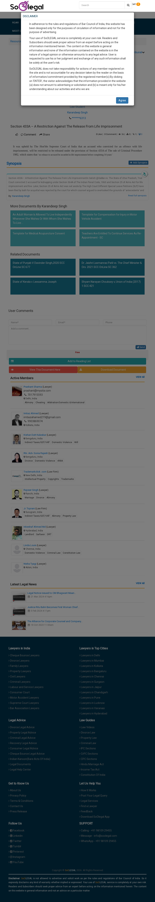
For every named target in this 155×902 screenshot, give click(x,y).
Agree (122, 100)
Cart (135, 4)
